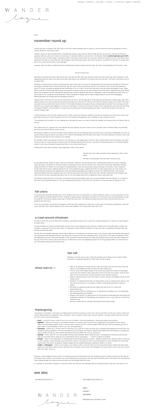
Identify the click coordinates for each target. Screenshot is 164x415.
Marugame (49, 345)
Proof (39, 320)
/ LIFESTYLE (119, 2)
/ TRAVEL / (109, 2)
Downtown (41, 328)
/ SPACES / (90, 2)
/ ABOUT (128, 2)
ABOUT (85, 388)
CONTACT (86, 391)
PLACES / (81, 2)
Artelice (40, 339)
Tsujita (40, 345)
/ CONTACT (136, 2)
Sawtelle (40, 335)
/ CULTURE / (100, 2)
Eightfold (41, 322)
